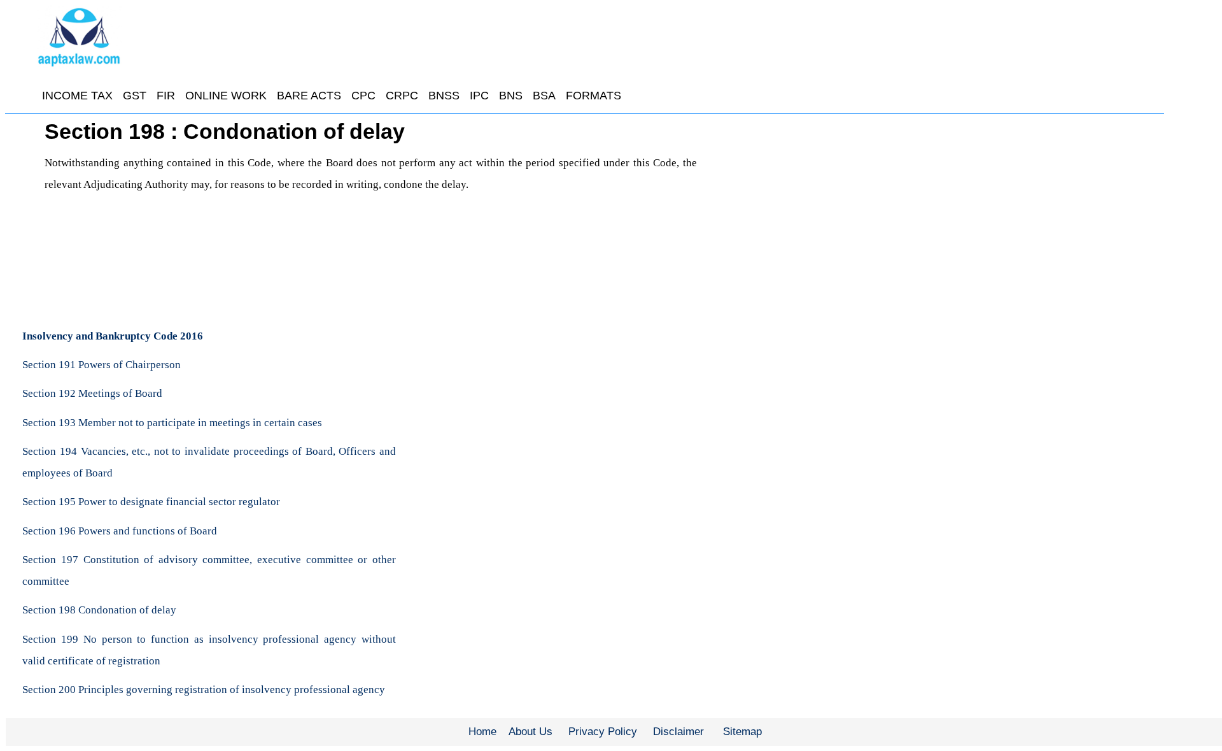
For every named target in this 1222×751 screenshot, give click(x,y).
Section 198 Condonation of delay (99, 610)
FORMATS (593, 95)
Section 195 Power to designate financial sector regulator (151, 502)
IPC (479, 95)
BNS (511, 95)
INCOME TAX (77, 95)
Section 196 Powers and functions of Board (119, 531)
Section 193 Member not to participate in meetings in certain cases (172, 423)
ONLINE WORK (226, 95)
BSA (544, 95)
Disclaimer (678, 732)
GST (134, 95)
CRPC (402, 95)
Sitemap (742, 732)
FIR (166, 95)
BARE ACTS (309, 95)
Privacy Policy (602, 732)
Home (482, 732)
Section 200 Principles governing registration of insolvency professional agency (203, 689)
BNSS (444, 95)
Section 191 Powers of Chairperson (101, 365)
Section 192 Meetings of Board (92, 393)
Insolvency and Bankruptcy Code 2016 (112, 336)
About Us (530, 732)
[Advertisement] (940, 213)
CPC (363, 95)
